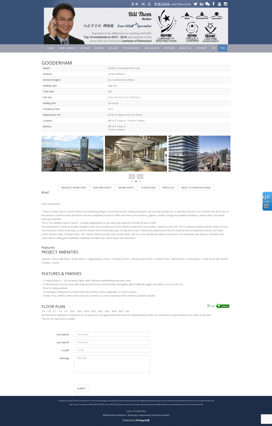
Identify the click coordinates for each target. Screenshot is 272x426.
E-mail (65, 350)
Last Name (62, 342)
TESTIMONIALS (131, 47)
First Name (62, 334)
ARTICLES (169, 47)
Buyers (99, 47)
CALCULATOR (151, 47)
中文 (222, 47)
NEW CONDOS (67, 47)
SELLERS (113, 47)
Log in (129, 411)
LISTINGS (85, 47)
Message (64, 358)
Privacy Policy (140, 411)
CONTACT (201, 47)
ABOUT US (185, 47)
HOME (50, 47)
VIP (213, 47)
